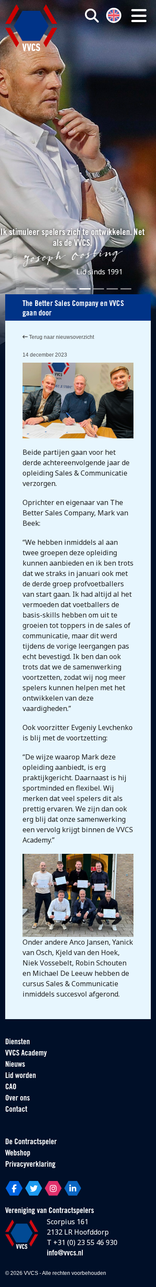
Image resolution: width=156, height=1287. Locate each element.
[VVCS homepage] (31, 27)
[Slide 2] (44, 289)
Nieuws (15, 1065)
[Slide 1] (30, 289)
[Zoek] (92, 16)
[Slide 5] (85, 289)
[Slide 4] (71, 289)
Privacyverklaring (30, 1165)
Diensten (17, 1042)
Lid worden (20, 1076)
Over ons (17, 1099)
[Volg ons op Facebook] (14, 1188)
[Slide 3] (57, 289)
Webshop (17, 1154)
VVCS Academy (26, 1054)
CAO (10, 1087)
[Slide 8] (126, 289)
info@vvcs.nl (65, 1254)
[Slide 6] (98, 289)
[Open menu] (139, 15)
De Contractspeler (31, 1142)
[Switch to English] (114, 14)
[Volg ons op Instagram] (53, 1188)
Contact (16, 1110)
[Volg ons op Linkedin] (72, 1188)
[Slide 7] (112, 289)
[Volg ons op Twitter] (33, 1188)
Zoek (107, 50)
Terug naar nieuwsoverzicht (61, 337)
